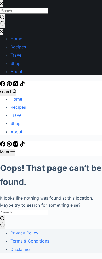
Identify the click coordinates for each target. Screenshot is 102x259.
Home (16, 99)
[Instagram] (16, 84)
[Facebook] (3, 84)
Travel (16, 115)
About (16, 131)
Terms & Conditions (29, 241)
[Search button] (2, 222)
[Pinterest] (10, 84)
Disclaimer (20, 249)
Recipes (18, 107)
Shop (15, 123)
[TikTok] (22, 84)
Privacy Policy (24, 232)
